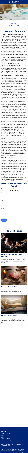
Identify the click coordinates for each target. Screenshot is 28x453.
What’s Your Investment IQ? (11, 316)
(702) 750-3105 (7, 433)
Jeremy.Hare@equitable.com (7, 440)
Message (3, 208)
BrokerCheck (7, 445)
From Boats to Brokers (9, 287)
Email (2, 200)
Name (2, 192)
